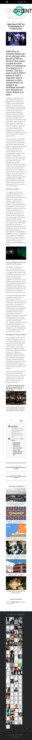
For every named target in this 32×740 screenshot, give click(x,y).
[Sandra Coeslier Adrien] (20, 685)
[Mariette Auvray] (16, 656)
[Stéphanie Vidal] (20, 689)
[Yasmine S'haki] (16, 698)
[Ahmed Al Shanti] (8, 656)
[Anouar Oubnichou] (12, 685)
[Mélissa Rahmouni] (16, 681)
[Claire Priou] (12, 652)
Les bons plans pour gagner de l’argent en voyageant (16, 467)
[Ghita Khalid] (8, 681)
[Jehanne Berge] (8, 640)
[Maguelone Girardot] (12, 660)
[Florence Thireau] (20, 632)
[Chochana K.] (12, 698)
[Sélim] (20, 710)
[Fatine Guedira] (12, 702)
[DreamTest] (12, 627)
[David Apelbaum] (8, 702)
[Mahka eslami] (20, 660)
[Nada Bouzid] (20, 698)
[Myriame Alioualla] (8, 698)
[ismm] (8, 627)
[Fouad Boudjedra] (12, 718)
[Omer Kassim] (20, 681)
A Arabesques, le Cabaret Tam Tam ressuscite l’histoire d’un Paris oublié (16, 557)
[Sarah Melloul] (20, 623)
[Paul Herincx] (20, 644)
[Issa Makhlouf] (8, 689)
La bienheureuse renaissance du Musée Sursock (17, 444)
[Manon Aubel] (16, 640)
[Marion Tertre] (16, 714)
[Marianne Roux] (20, 665)
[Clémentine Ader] (16, 652)
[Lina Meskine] (12, 710)
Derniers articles (21, 420)
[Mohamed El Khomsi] (20, 702)
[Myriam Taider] (20, 722)
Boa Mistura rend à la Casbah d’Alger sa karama (16, 476)
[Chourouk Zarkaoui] (16, 722)
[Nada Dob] (12, 656)
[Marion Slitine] (16, 689)
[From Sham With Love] (12, 665)
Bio (11, 420)
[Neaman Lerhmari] (20, 673)
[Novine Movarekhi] (16, 718)
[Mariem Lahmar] (8, 685)
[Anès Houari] (20, 714)
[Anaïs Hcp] (12, 640)
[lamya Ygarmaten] (20, 656)
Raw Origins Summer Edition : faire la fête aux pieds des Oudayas (16, 539)
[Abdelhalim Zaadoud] (12, 669)
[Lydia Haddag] (16, 636)
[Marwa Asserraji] (12, 677)
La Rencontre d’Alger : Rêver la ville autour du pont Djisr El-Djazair (16, 504)
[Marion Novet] (20, 640)
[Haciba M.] (8, 673)
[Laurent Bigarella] (16, 685)
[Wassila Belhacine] (12, 693)
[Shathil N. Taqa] (16, 673)
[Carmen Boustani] (8, 693)
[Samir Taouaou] (16, 710)
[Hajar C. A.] (8, 619)
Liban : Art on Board (17, 447)
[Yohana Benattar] (8, 648)
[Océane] (8, 636)
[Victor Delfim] (12, 681)
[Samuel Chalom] (20, 627)
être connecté (15, 601)
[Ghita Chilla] (20, 619)
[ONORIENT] (20, 706)
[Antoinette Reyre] (16, 665)
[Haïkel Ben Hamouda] (8, 677)
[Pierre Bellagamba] (20, 677)
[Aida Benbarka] (16, 660)
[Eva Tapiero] (16, 623)
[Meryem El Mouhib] (12, 722)
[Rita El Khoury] (12, 636)
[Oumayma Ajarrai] (8, 710)
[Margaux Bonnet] (16, 632)
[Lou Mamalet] (8, 632)
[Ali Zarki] (16, 669)
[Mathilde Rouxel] (8, 644)
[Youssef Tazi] (8, 660)
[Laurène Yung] (8, 727)
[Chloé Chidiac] (20, 652)
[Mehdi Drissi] (16, 619)
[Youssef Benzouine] (8, 669)
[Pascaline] (20, 718)
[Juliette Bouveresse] (8, 714)
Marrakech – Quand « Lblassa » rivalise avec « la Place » (16, 575)
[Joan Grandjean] (16, 627)
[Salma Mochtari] (16, 644)
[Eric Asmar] (8, 722)
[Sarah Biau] (8, 718)
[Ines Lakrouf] (12, 673)
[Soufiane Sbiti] (12, 623)
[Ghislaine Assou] (20, 693)
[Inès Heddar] (16, 648)
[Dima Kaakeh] (12, 644)
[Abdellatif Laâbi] (16, 702)
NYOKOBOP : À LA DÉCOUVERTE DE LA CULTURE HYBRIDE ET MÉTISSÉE (16, 522)
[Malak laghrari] (8, 652)
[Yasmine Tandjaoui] (12, 714)
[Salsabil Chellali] (16, 677)
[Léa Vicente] (12, 632)
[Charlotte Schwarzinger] (20, 648)
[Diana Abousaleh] (16, 693)
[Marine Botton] (8, 665)
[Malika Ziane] (12, 648)
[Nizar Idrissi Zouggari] (12, 619)
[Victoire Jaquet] (12, 689)
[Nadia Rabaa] (16, 706)
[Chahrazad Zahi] (20, 669)
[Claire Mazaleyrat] (12, 706)
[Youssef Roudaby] (8, 623)
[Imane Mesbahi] (8, 706)
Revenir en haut (15, 736)
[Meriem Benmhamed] (20, 636)
